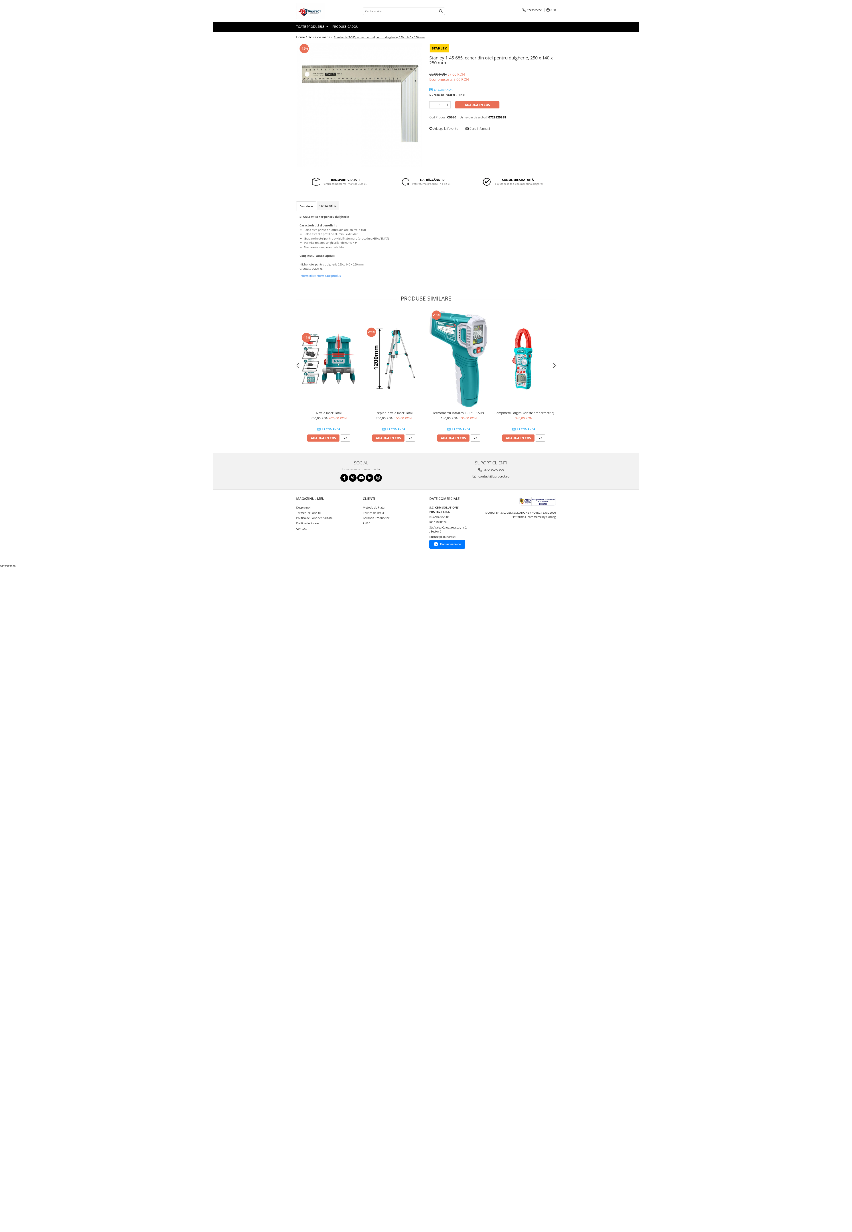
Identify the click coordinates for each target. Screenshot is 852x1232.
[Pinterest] (353, 478)
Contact (301, 529)
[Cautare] (441, 11)
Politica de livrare (307, 523)
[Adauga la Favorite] (345, 438)
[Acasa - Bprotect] (318, 11)
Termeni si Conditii (308, 513)
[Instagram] (378, 478)
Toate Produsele (310, 26)
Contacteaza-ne (450, 544)
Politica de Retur (373, 513)
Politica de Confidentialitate (314, 518)
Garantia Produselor (376, 518)
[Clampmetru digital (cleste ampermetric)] (523, 358)
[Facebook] (344, 478)
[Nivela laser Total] (328, 359)
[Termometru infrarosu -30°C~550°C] (458, 359)
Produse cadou (345, 26)
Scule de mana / (320, 37)
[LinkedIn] (369, 478)
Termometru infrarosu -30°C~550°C (458, 413)
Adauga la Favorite (445, 128)
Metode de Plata (374, 507)
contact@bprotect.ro (493, 476)
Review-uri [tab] (328, 206)
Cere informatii (479, 128)
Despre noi (303, 507)
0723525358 (493, 470)
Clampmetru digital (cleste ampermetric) (524, 413)
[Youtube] (361, 478)
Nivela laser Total (329, 413)
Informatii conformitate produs (320, 276)
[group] (359, 105)
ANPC (366, 523)
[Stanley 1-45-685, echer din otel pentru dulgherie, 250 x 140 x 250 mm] (359, 105)
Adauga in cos (477, 105)
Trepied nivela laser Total (394, 413)
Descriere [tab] (306, 206)
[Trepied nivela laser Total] (393, 359)
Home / (302, 37)
